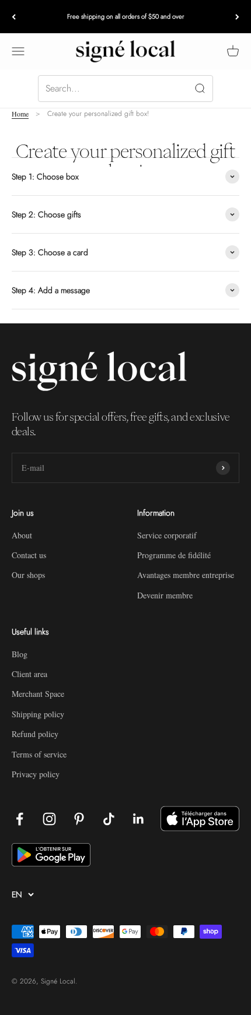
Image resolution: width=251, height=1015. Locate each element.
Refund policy (35, 733)
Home (20, 113)
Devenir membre (165, 595)
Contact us (29, 555)
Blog (19, 654)
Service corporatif (167, 535)
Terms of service (39, 754)
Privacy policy (36, 774)
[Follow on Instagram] (49, 819)
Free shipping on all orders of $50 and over (125, 16)
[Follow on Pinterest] (79, 819)
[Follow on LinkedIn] (139, 819)
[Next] (237, 16)
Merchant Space (38, 693)
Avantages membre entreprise (185, 574)
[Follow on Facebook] (19, 819)
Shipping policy (38, 714)
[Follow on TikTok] (109, 819)
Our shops (28, 574)
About (22, 535)
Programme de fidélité (174, 555)
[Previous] (14, 16)
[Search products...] (125, 88)
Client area (29, 673)
